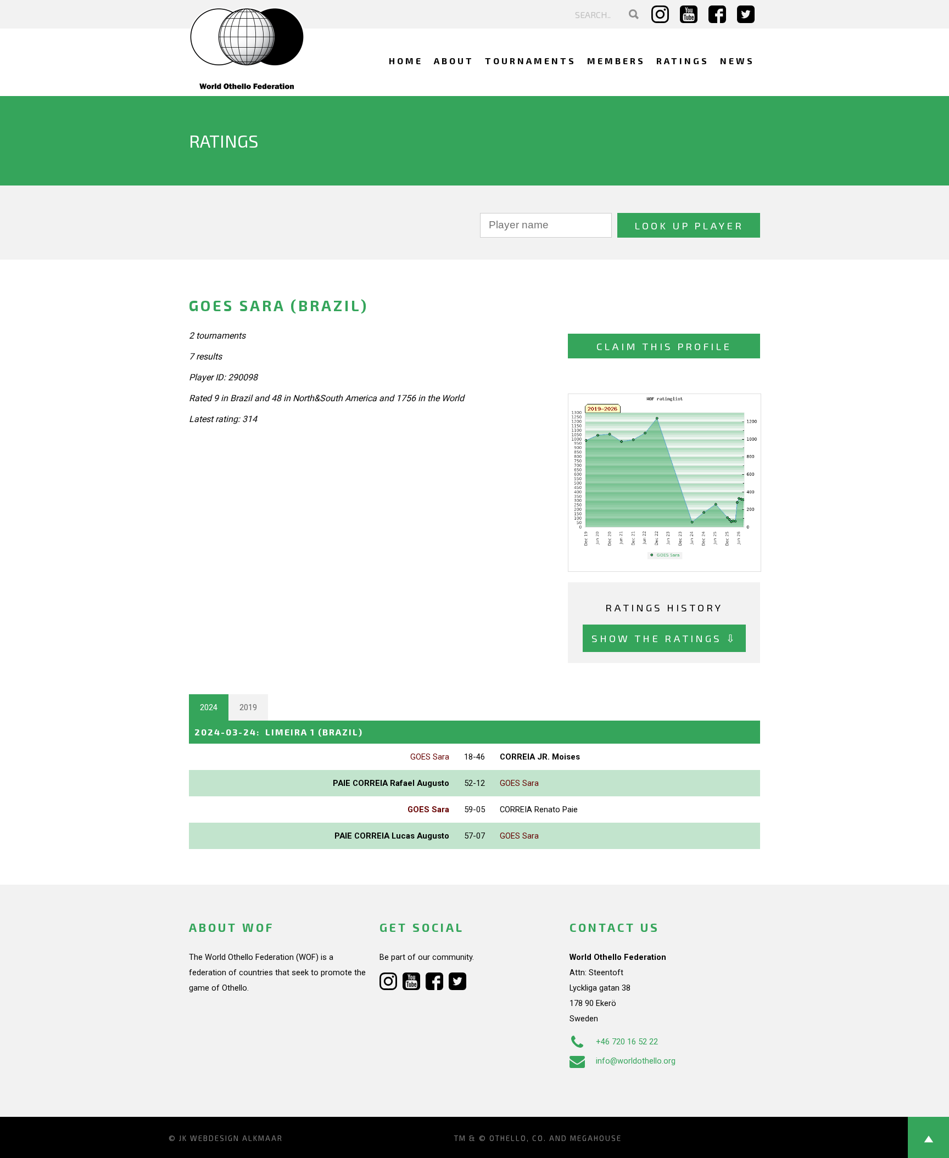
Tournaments (530, 60)
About (454, 60)
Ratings (682, 60)
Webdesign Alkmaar (236, 1138)
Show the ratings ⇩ (664, 638)
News (737, 60)
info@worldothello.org (636, 1061)
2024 (208, 707)
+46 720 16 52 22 (627, 1042)
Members (616, 60)
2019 (248, 707)
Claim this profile (664, 346)
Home (406, 60)
